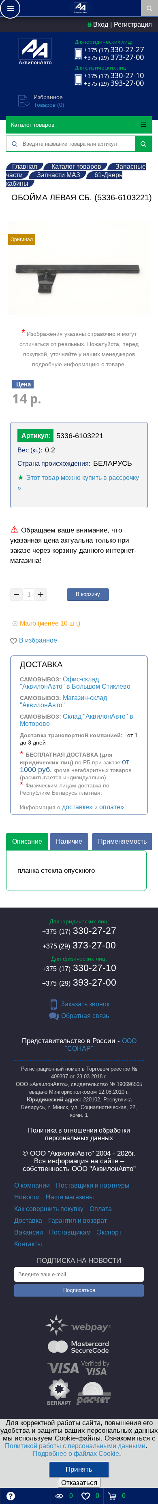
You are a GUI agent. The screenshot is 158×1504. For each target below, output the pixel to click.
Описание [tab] (27, 841)
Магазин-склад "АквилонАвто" (63, 701)
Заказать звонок (85, 1004)
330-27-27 (79, 930)
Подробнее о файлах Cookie (76, 1453)
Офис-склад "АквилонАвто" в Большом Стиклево (75, 683)
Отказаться (79, 1483)
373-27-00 (79, 945)
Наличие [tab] (69, 841)
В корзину (88, 594)
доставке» (77, 807)
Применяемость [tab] (122, 841)
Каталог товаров (32, 124)
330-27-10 (79, 968)
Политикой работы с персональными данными (75, 1445)
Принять (79, 1469)
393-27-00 (79, 982)
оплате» (111, 807)
